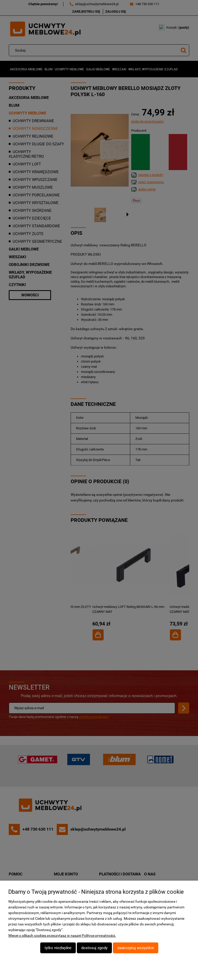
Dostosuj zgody (94, 948)
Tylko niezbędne (58, 948)
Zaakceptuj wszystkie (135, 948)
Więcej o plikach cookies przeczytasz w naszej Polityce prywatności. (62, 935)
